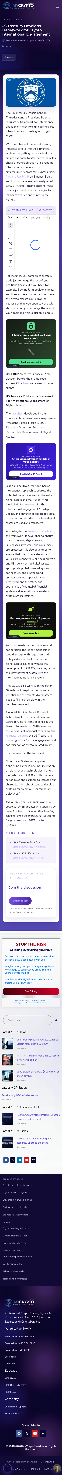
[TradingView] (33, 1160)
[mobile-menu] (55, 6)
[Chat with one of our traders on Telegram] (57, 1468)
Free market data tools (15, 1243)
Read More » (21, 1048)
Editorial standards (13, 1271)
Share (8, 57)
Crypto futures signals (15, 1192)
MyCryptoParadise (16, 1469)
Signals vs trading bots (15, 1214)
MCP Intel (35, 1469)
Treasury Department (41, 531)
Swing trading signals (15, 1207)
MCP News (49, 1469)
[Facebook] (6, 1160)
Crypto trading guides (15, 1235)
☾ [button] (7, 1468)
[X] (13, 1160)
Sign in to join (20, 900)
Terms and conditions (15, 1278)
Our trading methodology (17, 1256)
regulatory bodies (17, 736)
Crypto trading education (17, 1228)
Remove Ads (13, 365)
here (26, 383)
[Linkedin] (19, 1160)
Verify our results (12, 1264)
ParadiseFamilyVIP (17, 177)
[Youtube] (26, 1160)
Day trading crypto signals (17, 1200)
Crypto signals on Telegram (18, 1185)
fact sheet (17, 413)
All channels (47, 1461)
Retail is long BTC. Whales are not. (20, 1095)
